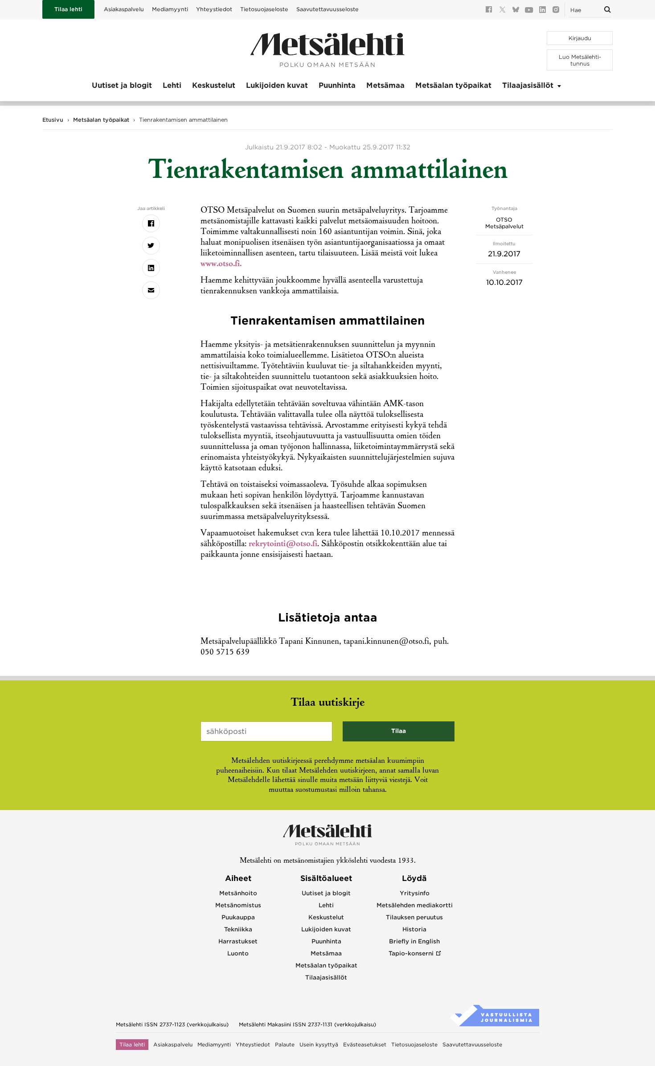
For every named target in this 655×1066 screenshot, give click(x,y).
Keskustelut (213, 85)
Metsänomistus (238, 905)
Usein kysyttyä (318, 1044)
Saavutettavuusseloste (327, 9)
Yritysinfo (415, 893)
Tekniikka (238, 929)
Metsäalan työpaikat (453, 85)
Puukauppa (238, 917)
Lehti (172, 85)
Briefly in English (414, 941)
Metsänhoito (238, 893)
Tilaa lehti (68, 9)
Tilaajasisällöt (527, 85)
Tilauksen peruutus (414, 917)
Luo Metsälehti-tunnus (580, 60)
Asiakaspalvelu (124, 9)
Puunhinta (337, 85)
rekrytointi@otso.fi (283, 544)
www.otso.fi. (221, 264)
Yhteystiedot (214, 9)
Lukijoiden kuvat (277, 85)
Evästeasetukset (364, 1044)
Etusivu (52, 119)
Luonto (238, 953)
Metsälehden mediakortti (415, 905)
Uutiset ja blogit (122, 85)
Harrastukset (238, 941)
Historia (414, 929)
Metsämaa (385, 85)
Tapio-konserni (411, 953)
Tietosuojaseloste (264, 9)
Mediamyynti (170, 9)
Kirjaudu (580, 38)
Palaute (285, 1044)
